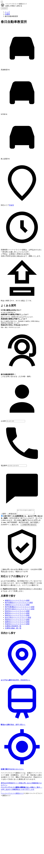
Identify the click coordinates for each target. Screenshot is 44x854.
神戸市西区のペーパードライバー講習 (19, 602)
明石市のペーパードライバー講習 (17, 611)
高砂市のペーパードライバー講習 (17, 619)
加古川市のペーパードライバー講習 (18, 617)
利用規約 (10, 783)
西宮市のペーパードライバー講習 (17, 613)
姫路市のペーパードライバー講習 (17, 600)
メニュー (4, 8)
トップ (7, 12)
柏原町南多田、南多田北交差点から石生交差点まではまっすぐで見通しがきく (21, 590)
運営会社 (4, 783)
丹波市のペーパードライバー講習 (17, 624)
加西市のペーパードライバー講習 (17, 622)
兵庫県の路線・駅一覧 (13, 628)
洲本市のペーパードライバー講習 (17, 615)
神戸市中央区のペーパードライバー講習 (19, 609)
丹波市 (11, 205)
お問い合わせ (27, 783)
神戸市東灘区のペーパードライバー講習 (19, 607)
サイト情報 (18, 783)
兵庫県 (7, 14)
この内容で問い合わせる (28, 524)
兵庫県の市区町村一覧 (13, 626)
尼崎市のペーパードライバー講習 (17, 605)
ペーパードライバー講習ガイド (12, 793)
